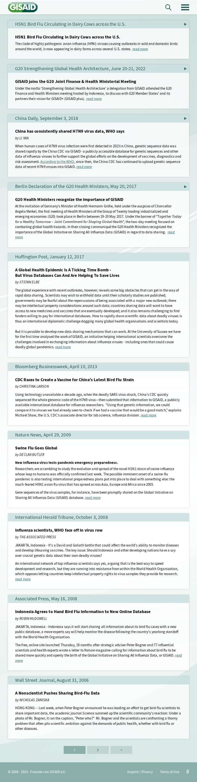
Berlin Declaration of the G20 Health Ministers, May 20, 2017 (75, 186)
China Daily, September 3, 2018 (46, 118)
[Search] (168, 7)
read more (140, 49)
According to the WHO (57, 161)
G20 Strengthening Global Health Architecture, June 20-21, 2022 (80, 69)
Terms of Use (169, 772)
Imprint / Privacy (140, 772)
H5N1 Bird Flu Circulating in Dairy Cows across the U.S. (70, 24)
